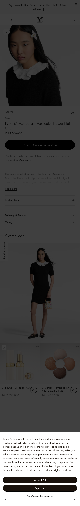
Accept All (40, 480)
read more (67, 470)
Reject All (40, 488)
